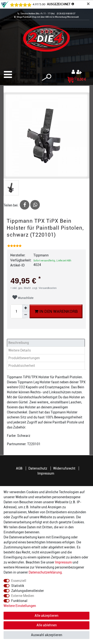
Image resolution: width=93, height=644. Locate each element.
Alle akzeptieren (46, 615)
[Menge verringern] (25, 314)
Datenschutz (37, 468)
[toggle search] (46, 77)
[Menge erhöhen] (25, 308)
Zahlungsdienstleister (27, 591)
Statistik (17, 586)
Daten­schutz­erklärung (45, 572)
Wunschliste (25, 298)
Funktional (19, 601)
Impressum (45, 473)
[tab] (46, 343)
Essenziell (18, 581)
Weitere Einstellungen (20, 606)
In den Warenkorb (58, 311)
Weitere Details (19, 350)
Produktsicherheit (21, 366)
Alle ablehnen (46, 625)
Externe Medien (22, 596)
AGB (19, 468)
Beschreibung (18, 343)
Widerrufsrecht (64, 468)
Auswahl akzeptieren (46, 635)
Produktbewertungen (24, 358)
